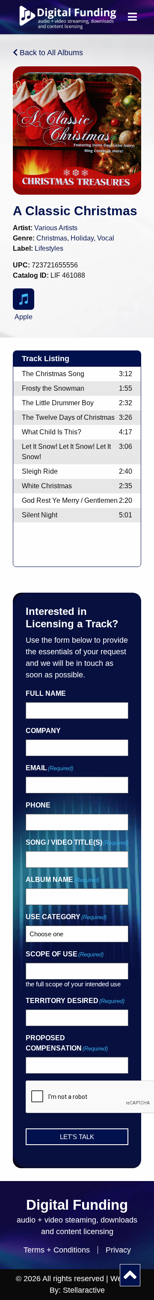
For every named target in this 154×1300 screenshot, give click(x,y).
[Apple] (23, 299)
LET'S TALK (77, 1136)
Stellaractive (84, 1290)
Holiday (82, 238)
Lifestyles (49, 248)
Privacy (118, 1250)
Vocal (105, 238)
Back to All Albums (50, 52)
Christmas (51, 238)
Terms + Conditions (57, 1250)
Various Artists (55, 228)
